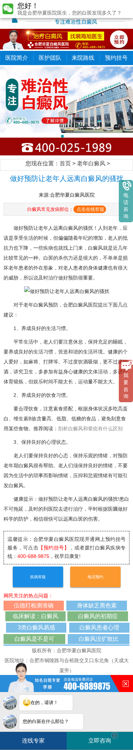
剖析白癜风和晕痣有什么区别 (90, 428)
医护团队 (50, 58)
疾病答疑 (38, 577)
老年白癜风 (91, 163)
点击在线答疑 (90, 209)
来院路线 (83, 58)
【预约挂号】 (53, 547)
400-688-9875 (33, 556)
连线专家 (33, 741)
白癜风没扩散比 (98, 639)
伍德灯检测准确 (34, 605)
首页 (65, 163)
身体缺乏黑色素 (97, 605)
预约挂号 (116, 58)
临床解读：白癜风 (35, 616)
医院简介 (16, 58)
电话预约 (95, 577)
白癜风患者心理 (99, 627)
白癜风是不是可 (34, 639)
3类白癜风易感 (36, 627)
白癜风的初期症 (98, 616)
